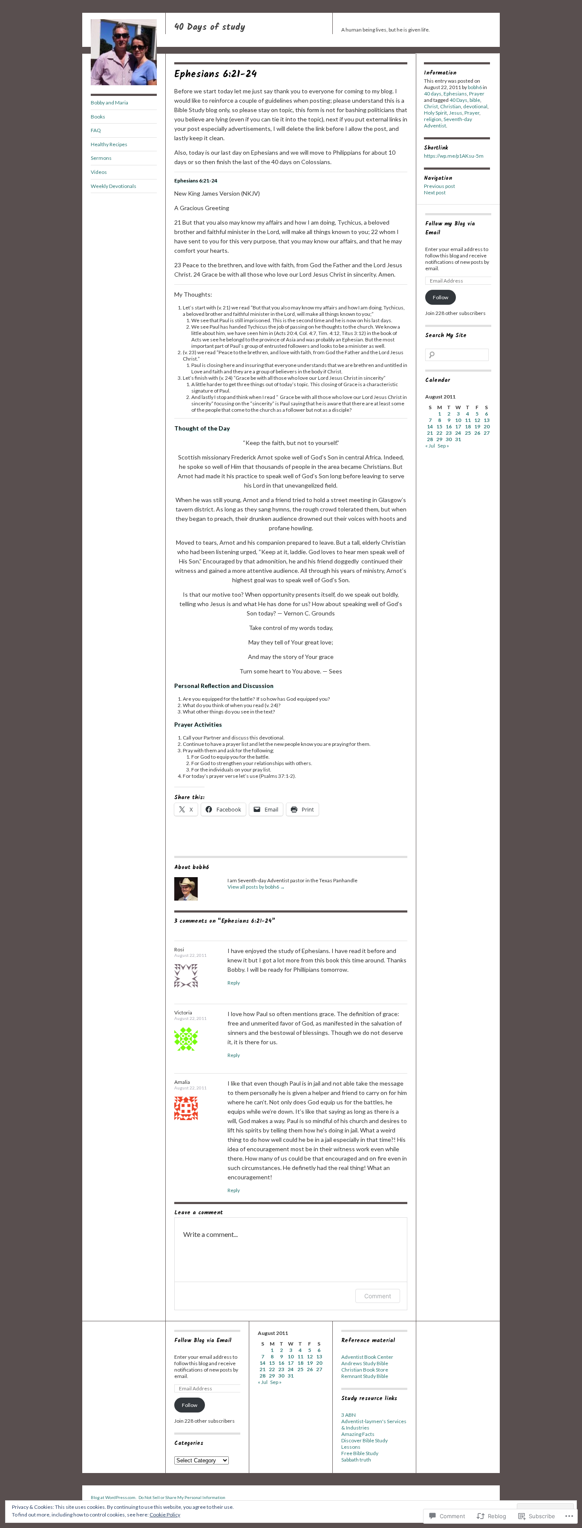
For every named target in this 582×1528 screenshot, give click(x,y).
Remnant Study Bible (364, 1376)
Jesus (455, 113)
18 (468, 426)
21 (430, 433)
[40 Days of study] (124, 83)
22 (439, 433)
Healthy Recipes (109, 144)
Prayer (476, 93)
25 (468, 433)
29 (439, 439)
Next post (435, 192)
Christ (431, 106)
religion (432, 119)
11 (468, 420)
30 (449, 439)
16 (449, 426)
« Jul (430, 445)
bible (475, 100)
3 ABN (348, 1415)
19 (477, 426)
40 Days (458, 100)
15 (439, 426)
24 (458, 433)
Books (98, 116)
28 (430, 439)
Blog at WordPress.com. (113, 1497)
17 (458, 426)
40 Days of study (209, 27)
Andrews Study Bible (364, 1363)
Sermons (101, 158)
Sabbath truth (356, 1459)
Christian (450, 106)
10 (458, 420)
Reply (234, 982)
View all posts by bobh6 (256, 887)
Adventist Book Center (367, 1357)
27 (487, 433)
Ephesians (455, 93)
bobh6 (475, 87)
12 (477, 420)
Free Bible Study (359, 1453)
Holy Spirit (435, 113)
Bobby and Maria (109, 102)
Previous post (439, 186)
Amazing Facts (358, 1434)
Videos (99, 172)
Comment (377, 1296)
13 (487, 420)
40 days (432, 93)
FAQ (96, 130)
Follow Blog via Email (202, 1340)
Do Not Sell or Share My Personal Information (181, 1497)
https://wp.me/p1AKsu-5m (454, 156)
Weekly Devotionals (113, 186)
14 (430, 426)
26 (477, 433)
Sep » (443, 445)
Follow (440, 297)
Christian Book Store (364, 1369)
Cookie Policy (165, 1514)
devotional (475, 106)
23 (449, 433)
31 (458, 439)
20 (487, 426)
